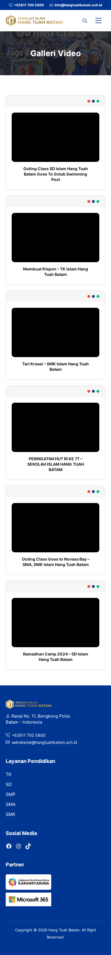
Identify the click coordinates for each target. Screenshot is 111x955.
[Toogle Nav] (98, 20)
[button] (85, 20)
